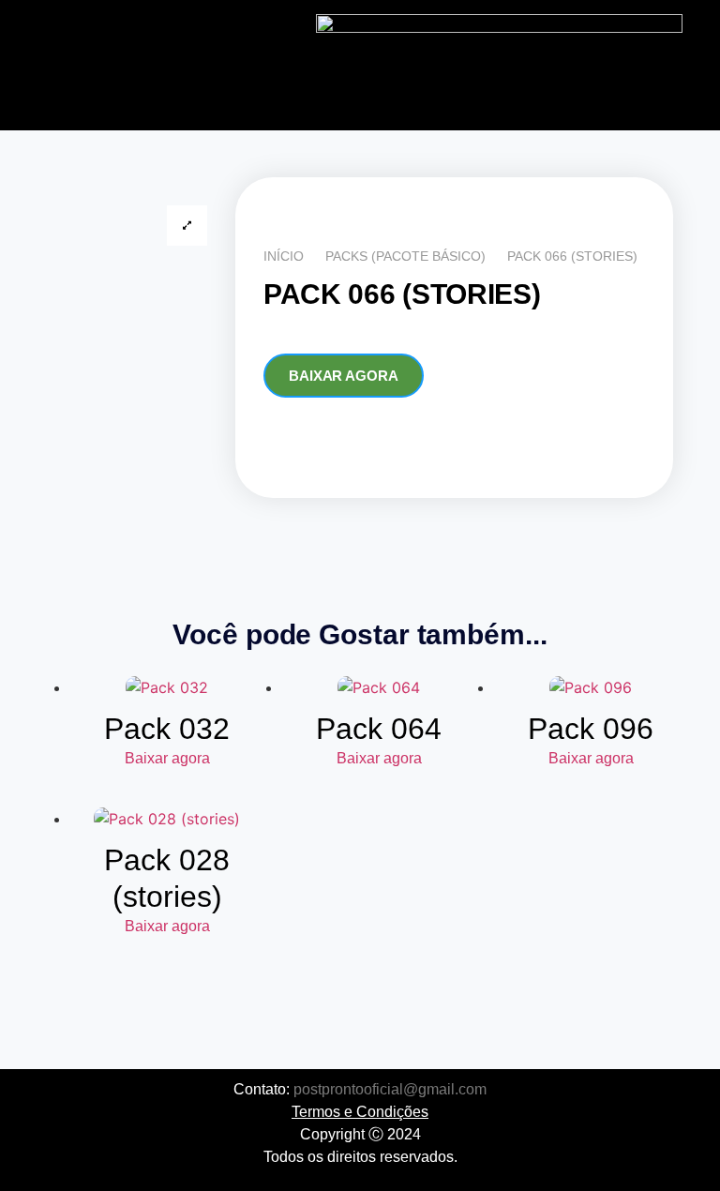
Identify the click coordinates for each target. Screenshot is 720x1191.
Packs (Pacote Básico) (405, 256)
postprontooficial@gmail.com (390, 1089)
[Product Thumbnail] (187, 225)
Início (283, 256)
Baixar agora (343, 376)
